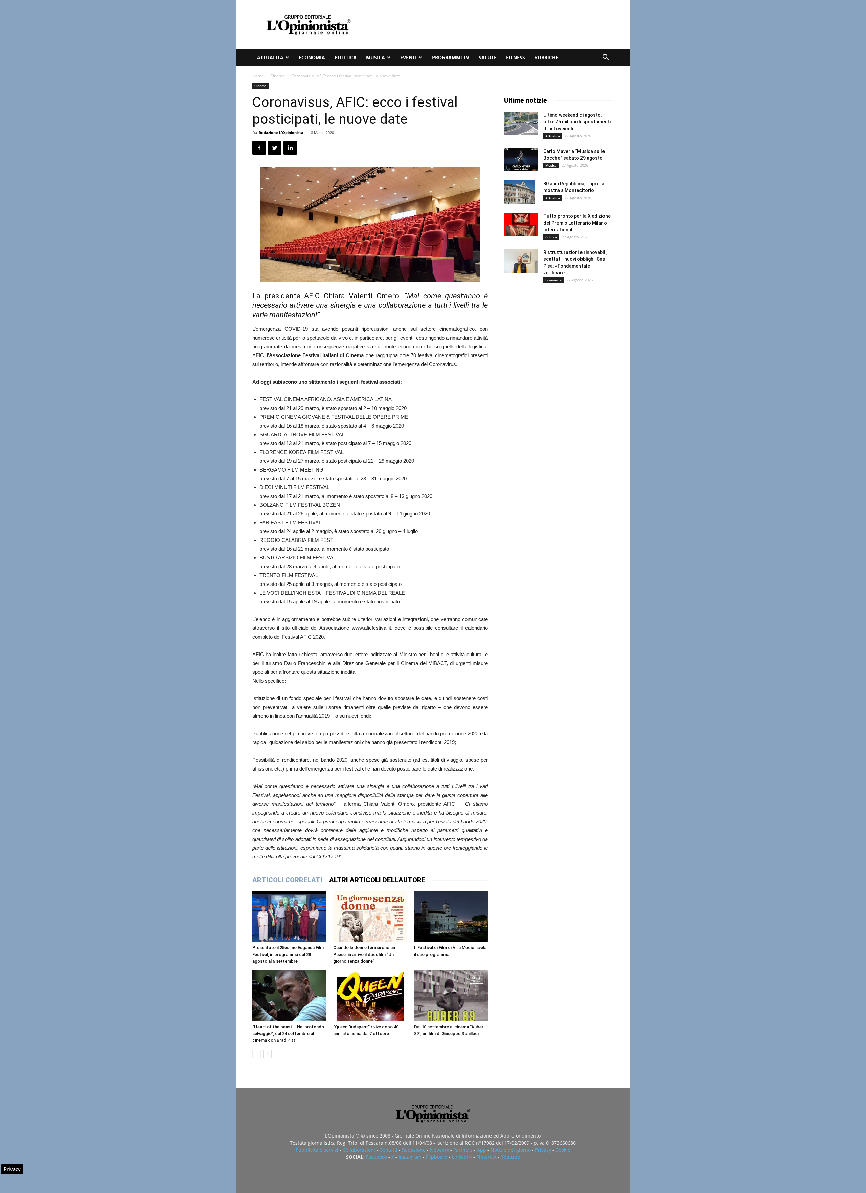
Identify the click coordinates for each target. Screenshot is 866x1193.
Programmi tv (450, 57)
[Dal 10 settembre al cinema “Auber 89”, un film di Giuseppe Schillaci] (451, 995)
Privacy (543, 1150)
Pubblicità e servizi (317, 1150)
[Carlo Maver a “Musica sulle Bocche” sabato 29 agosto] (521, 159)
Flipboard (437, 1157)
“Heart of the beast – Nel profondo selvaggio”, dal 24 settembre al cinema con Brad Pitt (288, 1033)
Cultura (551, 237)
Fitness (515, 57)
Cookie (562, 1150)
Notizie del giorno (511, 1150)
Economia (312, 57)
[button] (605, 58)
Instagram (409, 1157)
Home (258, 76)
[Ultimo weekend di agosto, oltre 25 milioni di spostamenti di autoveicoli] (521, 123)
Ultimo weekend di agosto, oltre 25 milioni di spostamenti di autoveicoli (577, 121)
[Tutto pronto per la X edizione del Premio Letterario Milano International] (521, 224)
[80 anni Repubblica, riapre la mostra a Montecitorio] (519, 192)
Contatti (388, 1150)
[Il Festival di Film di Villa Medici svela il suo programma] (451, 916)
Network (439, 1150)
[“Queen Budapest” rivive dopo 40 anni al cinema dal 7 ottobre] (370, 995)
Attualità (270, 57)
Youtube (510, 1157)
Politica (346, 57)
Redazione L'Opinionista (281, 132)
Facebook (376, 1157)
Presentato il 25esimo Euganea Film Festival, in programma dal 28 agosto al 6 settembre (288, 954)
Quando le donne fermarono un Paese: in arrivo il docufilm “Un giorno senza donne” (364, 954)
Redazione (414, 1150)
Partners (463, 1150)
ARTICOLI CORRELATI (287, 880)
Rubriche (546, 57)
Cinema (277, 76)
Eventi (408, 57)
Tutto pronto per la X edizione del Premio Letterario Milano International (577, 222)
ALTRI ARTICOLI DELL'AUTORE (377, 880)
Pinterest (486, 1157)
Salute (488, 57)
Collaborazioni (359, 1150)
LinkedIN (462, 1157)
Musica (375, 57)
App (481, 1150)
